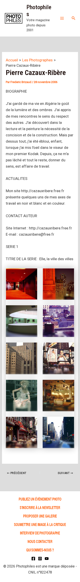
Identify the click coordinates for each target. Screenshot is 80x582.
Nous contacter (40, 541)
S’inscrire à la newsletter (40, 507)
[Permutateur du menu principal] (62, 18)
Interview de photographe (40, 533)
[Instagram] (40, 559)
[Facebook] (33, 559)
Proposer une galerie (40, 516)
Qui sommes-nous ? (40, 550)
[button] (74, 18)
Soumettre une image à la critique (40, 524)
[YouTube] (47, 559)
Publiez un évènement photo (40, 499)
